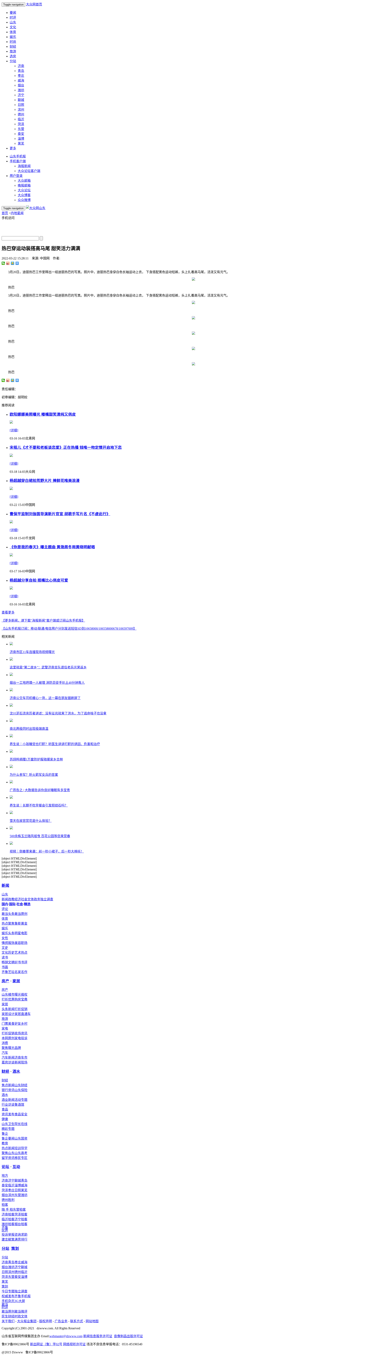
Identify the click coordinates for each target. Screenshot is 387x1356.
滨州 (21, 109)
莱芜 (21, 143)
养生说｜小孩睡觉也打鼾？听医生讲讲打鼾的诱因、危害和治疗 (55, 744)
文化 (13, 27)
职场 (24, 943)
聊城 (21, 100)
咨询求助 (21, 1234)
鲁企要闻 (8, 1138)
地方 (5, 1175)
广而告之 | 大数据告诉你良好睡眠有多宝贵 (40, 790)
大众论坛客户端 (29, 171)
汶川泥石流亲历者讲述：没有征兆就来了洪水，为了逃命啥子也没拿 (58, 713)
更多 (13, 148)
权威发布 (8, 1296)
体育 (13, 32)
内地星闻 (17, 213)
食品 (5, 1109)
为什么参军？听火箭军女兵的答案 (34, 774)
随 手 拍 (7, 1209)
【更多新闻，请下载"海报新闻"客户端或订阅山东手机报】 (43, 620)
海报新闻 (24, 166)
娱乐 (13, 37)
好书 (18, 962)
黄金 (24, 923)
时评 (13, 17)
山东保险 (21, 1090)
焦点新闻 (8, 1085)
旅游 (13, 51)
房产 (5, 981)
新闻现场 (21, 1062)
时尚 (13, 41)
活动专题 (21, 1099)
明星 (18, 933)
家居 (16, 981)
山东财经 (21, 1085)
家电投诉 (21, 1038)
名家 (18, 972)
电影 (24, 933)
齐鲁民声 (5, 1229)
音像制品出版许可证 (128, 1336)
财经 (13, 46)
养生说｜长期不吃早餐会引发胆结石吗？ (39, 805)
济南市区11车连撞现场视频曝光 (32, 652)
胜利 (11, 1200)
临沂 (21, 119)
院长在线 (21, 1124)
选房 (13, 56)
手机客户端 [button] (18, 161)
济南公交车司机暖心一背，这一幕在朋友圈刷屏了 (45, 698)
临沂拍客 (8, 1219)
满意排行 (21, 1239)
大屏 (22, 1301)
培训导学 (21, 1148)
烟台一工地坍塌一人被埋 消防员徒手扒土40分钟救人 (47, 682)
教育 (5, 1143)
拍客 (5, 1204)
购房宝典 (21, 999)
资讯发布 (8, 1114)
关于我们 (8, 1321)
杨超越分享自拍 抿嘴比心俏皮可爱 (39, 580)
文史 (5, 947)
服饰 (11, 943)
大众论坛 (24, 190)
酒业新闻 (8, 1099)
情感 (5, 943)
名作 (24, 972)
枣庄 (21, 75)
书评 (24, 962)
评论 (5, 909)
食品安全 (21, 1114)
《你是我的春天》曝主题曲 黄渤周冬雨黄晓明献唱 (52, 547)
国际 (12, 904)
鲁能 (18, 923)
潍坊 (21, 90)
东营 (21, 129)
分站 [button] (13, 61)
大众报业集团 (26, 1321)
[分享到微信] (3, 263)
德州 (21, 114)
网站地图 (92, 1321)
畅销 (5, 962)
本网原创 (8, 1038)
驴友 (18, 1023)
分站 (5, 1248)
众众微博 (24, 200)
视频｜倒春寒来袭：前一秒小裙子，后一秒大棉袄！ (47, 851)
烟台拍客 (21, 1224)
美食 (11, 1023)
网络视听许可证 (74, 1344)
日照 (21, 104)
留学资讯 (8, 1158)
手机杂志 (8, 1301)
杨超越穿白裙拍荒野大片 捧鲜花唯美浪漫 (45, 480)
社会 (24, 899)
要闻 (13, 12)
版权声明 (45, 1321)
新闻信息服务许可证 (97, 1336)
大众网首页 (34, 4)
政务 (37, 899)
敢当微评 (21, 1311)
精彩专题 (8, 1129)
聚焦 (5, 1048)
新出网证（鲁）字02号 (46, 1344)
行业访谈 (8, 1104)
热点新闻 (8, 1148)
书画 (5, 967)
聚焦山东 (8, 1153)
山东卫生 (8, 1124)
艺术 (18, 952)
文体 (30, 899)
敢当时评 (5, 1306)
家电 (5, 1028)
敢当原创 (21, 914)
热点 (24, 952)
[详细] (14, 430)
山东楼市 (8, 994)
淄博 (21, 138)
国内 (5, 904)
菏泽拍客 (21, 1214)
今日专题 (8, 1291)
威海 (21, 80)
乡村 (24, 1023)
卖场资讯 (21, 1033)
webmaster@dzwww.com (65, 1336)
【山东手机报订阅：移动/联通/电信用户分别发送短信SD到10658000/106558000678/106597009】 (69, 628)
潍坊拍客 (8, 1224)
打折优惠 (8, 999)
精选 (27, 904)
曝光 (11, 1048)
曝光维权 (21, 994)
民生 (5, 1316)
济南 (21, 66)
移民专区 (21, 1158)
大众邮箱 (24, 180)
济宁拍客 (21, 1219)
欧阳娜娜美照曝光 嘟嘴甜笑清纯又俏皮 (43, 414)
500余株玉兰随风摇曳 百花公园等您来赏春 (40, 836)
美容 (18, 943)
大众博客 (24, 195)
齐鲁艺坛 (8, 972)
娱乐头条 (8, 933)
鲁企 (5, 1133)
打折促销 (21, 1009)
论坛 (5, 1167)
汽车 (5, 1052)
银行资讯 (8, 1090)
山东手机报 (18, 156)
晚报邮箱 (24, 185)
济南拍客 (8, 1214)
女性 (5, 938)
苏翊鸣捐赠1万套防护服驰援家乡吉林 (36, 759)
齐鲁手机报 (23, 1296)
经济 (18, 899)
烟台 (21, 85)
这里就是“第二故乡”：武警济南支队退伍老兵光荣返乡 (48, 667)
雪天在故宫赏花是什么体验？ (31, 820)
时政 (18, 1316)
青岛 (21, 70)
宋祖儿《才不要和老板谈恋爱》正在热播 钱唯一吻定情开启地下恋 (66, 447)
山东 (13, 22)
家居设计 (8, 1014)
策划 (15, 1248)
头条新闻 (8, 1009)
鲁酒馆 (19, 1104)
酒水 (16, 1071)
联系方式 (76, 1321)
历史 (11, 952)
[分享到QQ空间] (12, 263)
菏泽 (21, 124)
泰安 (21, 133)
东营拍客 (19, 1209)
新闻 (5, 885)
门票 (5, 1023)
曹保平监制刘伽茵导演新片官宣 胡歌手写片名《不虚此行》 (60, 514)
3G (17, 1301)
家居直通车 (23, 1014)
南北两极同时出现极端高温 (29, 728)
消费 (5, 1043)
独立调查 (46, 899)
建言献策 (8, 1239)
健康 (5, 1119)
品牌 (18, 1048)
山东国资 (21, 1138)
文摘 (11, 962)
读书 (5, 957)
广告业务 (61, 1321)
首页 (5, 213)
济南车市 (21, 1057)
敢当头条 (8, 914)
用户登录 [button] (16, 175)
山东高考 (21, 1153)
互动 (16, 1167)
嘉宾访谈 (8, 1062)
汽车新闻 (8, 1057)
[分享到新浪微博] (8, 263)
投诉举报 (8, 1234)
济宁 (21, 95)
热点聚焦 (8, 923)
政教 (11, 899)
